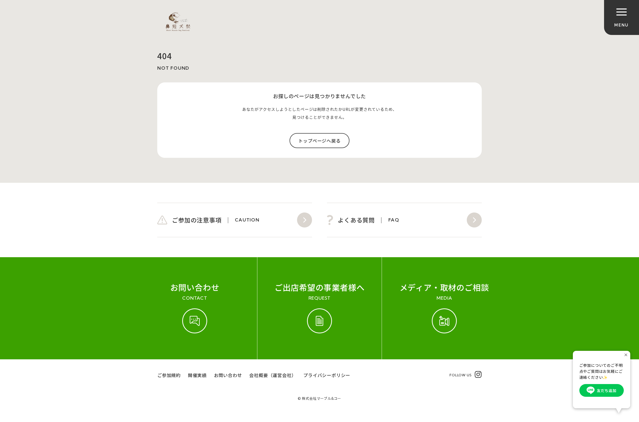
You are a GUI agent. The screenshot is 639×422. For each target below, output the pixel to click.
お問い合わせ (228, 375)
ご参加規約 (169, 375)
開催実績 (197, 375)
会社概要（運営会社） (272, 375)
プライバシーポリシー (326, 375)
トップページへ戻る (319, 140)
